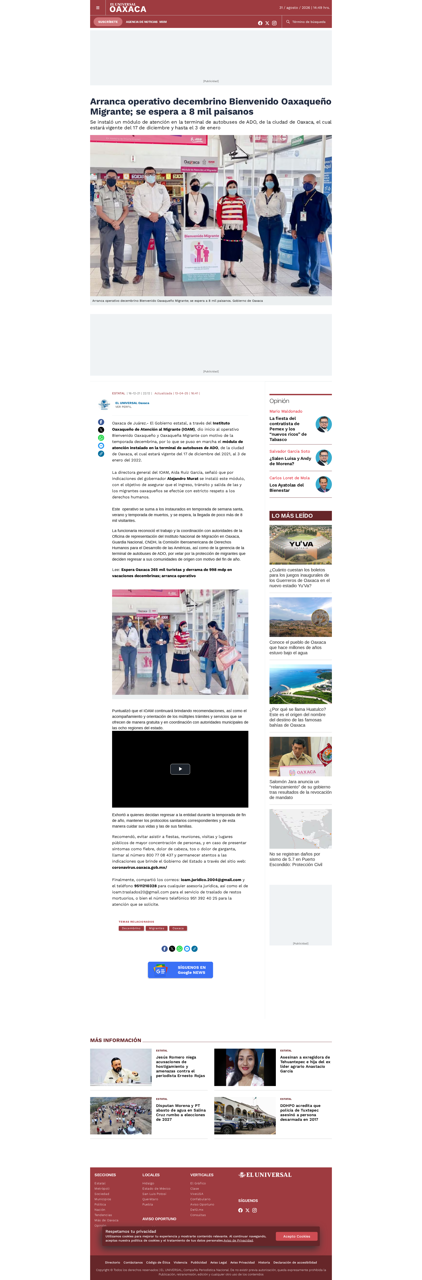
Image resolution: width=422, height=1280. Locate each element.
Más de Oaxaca (107, 1220)
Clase (194, 1188)
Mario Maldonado (285, 411)
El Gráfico (198, 1183)
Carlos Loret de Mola (289, 477)
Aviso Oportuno (202, 1204)
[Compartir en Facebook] (101, 422)
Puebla (147, 1204)
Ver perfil (123, 406)
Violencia (180, 1262)
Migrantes (156, 928)
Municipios (103, 1199)
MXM (163, 22)
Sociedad (102, 1194)
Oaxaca (178, 928)
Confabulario (200, 1199)
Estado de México (156, 1188)
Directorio (112, 1262)
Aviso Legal (218, 1262)
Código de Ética (158, 1262)
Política (100, 1204)
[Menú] (98, 7)
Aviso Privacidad (242, 1262)
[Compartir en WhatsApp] (101, 438)
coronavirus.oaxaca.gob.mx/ (139, 867)
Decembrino (131, 928)
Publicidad (199, 1262)
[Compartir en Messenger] (101, 446)
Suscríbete (108, 22)
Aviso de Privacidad (238, 1240)
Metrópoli (102, 1188)
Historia (264, 1262)
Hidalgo (148, 1183)
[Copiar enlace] (101, 454)
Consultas (198, 1215)
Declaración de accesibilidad (295, 1262)
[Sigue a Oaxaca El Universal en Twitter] (268, 23)
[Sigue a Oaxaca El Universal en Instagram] (275, 23)
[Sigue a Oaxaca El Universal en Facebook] (261, 23)
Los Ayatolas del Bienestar (286, 487)
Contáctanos (133, 1262)
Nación (100, 1209)
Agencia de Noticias (142, 22)
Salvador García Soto (289, 451)
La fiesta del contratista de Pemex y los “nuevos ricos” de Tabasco (288, 429)
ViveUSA (197, 1194)
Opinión (279, 400)
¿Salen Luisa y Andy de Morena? (290, 461)
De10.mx (197, 1209)
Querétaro (150, 1199)
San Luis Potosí (154, 1194)
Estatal (118, 393)
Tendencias (103, 1215)
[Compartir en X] (101, 430)
